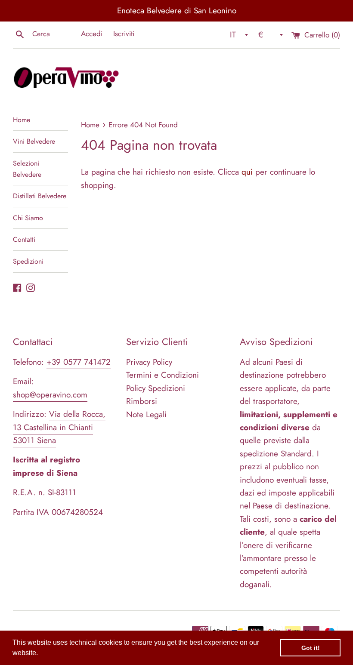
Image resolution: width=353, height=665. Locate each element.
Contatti (24, 239)
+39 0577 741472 (78, 362)
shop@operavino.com (50, 394)
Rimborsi (141, 401)
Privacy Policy (149, 362)
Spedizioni (28, 261)
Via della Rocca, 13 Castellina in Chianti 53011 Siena (59, 427)
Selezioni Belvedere (27, 168)
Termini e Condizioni (162, 375)
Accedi (91, 33)
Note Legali (146, 414)
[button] (41, 654)
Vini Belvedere (34, 141)
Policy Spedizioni (155, 388)
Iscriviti (123, 33)
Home (21, 120)
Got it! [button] (310, 647)
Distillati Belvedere (39, 196)
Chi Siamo (28, 218)
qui (247, 172)
